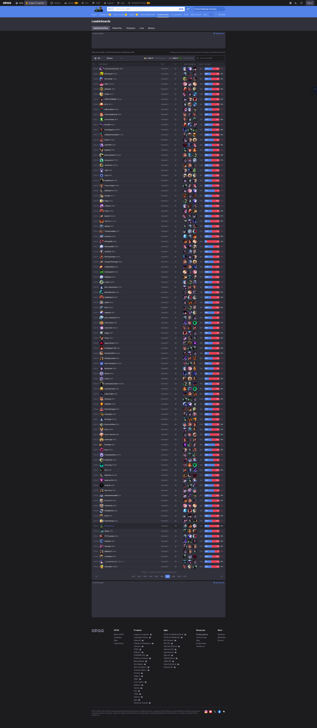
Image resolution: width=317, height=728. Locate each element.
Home (94, 15)
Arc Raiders (138, 664)
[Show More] (290, 2)
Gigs (135, 700)
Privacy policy (202, 634)
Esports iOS (168, 667)
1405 (156, 576)
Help (198, 640)
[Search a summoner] (181, 9)
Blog (115, 640)
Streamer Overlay (141, 703)
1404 (150, 576)
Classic (133, 15)
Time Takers (139, 682)
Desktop (137, 685)
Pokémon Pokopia (141, 658)
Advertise (221, 637)
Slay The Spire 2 (140, 667)
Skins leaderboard (147, 15)
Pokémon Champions (142, 643)
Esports (137, 697)
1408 (173, 576)
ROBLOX (137, 652)
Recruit (220, 640)
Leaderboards (163, 15)
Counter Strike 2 (140, 670)
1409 (179, 576)
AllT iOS (167, 643)
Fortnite (137, 673)
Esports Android (170, 664)
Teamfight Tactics (141, 637)
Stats (186, 15)
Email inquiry (201, 643)
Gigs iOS (167, 655)
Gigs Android (169, 652)
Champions (104, 15)
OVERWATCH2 (139, 655)
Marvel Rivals (139, 661)
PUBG (136, 649)
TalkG (136, 694)
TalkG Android (169, 658)
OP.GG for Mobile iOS (172, 637)
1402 (139, 576)
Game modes (119, 15)
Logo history (118, 643)
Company (117, 637)
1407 (167, 576)
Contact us (200, 646)
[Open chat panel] (315, 89)
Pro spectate (176, 15)
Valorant (137, 646)
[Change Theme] (295, 2)
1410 (184, 576)
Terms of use (201, 637)
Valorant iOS (168, 649)
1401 (133, 576)
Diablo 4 (137, 676)
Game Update (209, 15)
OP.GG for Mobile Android (173, 634)
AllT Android (168, 640)
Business (221, 634)
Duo (135, 691)
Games (136, 688)
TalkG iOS (167, 661)
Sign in (310, 3)
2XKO (136, 679)
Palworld (137, 640)
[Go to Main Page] (7, 3)
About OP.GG (119, 634)
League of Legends (36, 3)
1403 (144, 576)
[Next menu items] (211, 14)
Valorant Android (170, 646)
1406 (162, 576)
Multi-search (196, 15)
